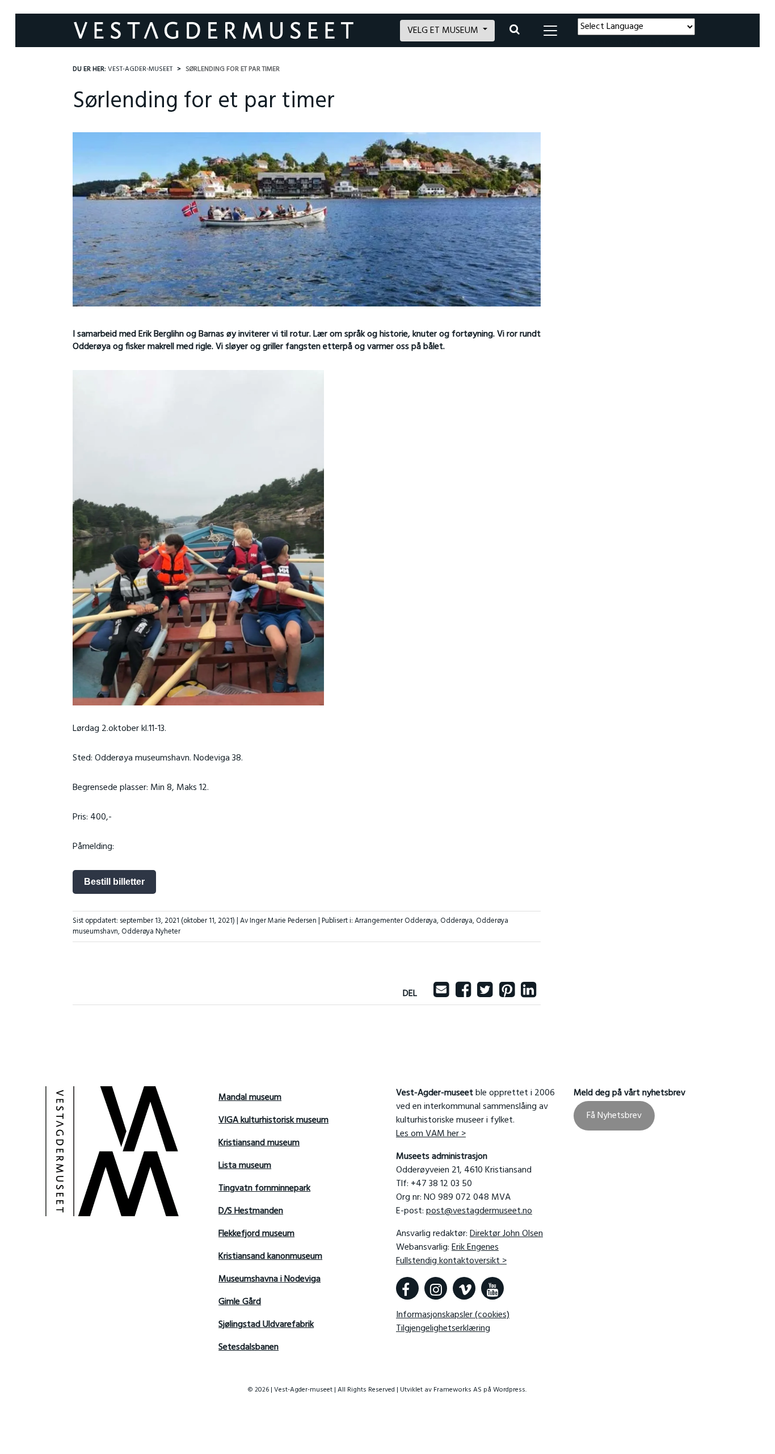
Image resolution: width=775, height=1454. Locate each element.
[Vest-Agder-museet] (230, 30)
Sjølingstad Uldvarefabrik (266, 1324)
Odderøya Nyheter (150, 932)
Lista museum (244, 1165)
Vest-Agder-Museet (140, 69)
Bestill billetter (114, 881)
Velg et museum (444, 30)
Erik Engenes (475, 1247)
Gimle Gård (239, 1302)
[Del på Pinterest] (507, 993)
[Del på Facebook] (463, 993)
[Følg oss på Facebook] (407, 1288)
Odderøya (456, 921)
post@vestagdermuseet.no (479, 1211)
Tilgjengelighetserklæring (443, 1328)
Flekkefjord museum (256, 1233)
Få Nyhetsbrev (614, 1115)
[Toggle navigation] (550, 30)
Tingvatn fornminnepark (264, 1188)
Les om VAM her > (431, 1134)
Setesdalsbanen (248, 1347)
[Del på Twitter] (484, 993)
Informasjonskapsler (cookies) (452, 1315)
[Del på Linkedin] (528, 993)
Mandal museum (249, 1097)
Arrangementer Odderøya (396, 921)
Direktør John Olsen (506, 1233)
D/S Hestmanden (250, 1211)
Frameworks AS (457, 1390)
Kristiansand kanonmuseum (270, 1256)
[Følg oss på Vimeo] (464, 1288)
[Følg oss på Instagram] (435, 1288)
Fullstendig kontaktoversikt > (451, 1261)
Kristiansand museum (259, 1143)
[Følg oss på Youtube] (492, 1288)
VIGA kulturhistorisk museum (273, 1120)
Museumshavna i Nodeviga (269, 1279)
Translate (661, 42)
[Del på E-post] (441, 993)
